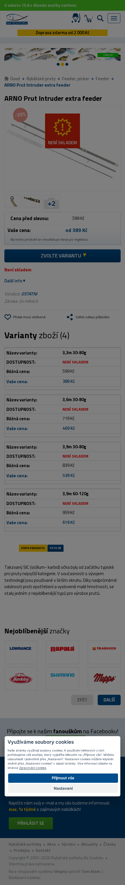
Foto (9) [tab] (55, 548)
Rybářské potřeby (25, 844)
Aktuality (89, 844)
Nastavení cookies (25, 877)
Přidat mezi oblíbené (29, 317)
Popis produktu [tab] (32, 548)
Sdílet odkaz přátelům (93, 317)
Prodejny (22, 850)
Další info (13, 280)
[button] (109, 700)
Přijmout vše (63, 778)
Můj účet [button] (77, 18)
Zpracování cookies (32, 767)
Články (109, 844)
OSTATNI (29, 293)
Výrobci (68, 844)
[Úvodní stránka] (17, 19)
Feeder (102, 78)
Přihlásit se (30, 823)
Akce (51, 844)
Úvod (15, 78)
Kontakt (43, 850)
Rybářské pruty (41, 78)
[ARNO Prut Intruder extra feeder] (62, 148)
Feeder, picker (75, 78)
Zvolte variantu (61, 255)
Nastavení (63, 788)
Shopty (60, 871)
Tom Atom (90, 871)
